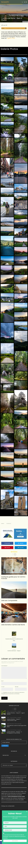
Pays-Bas (12, 723)
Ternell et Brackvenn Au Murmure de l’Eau (14, 639)
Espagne (14, 15)
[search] (25, 755)
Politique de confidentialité (7, 806)
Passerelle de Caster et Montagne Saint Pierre (16, 726)
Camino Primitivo (13, 711)
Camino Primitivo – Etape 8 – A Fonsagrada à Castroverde (14, 732)
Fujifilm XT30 (11, 38)
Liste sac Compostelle (9, 600)
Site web (16, 686)
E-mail (3, 686)
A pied (2, 15)
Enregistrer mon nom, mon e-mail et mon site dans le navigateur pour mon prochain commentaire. (12, 693)
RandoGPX (5, 2)
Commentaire (4, 665)
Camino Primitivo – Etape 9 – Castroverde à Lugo (14, 720)
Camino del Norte (7, 15)
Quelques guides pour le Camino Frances (13, 577)
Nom (2, 681)
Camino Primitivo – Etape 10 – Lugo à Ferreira (16, 713)
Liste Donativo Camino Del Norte (13, 625)
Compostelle (9, 523)
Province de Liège (18, 723)
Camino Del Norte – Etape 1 (14, 650)
